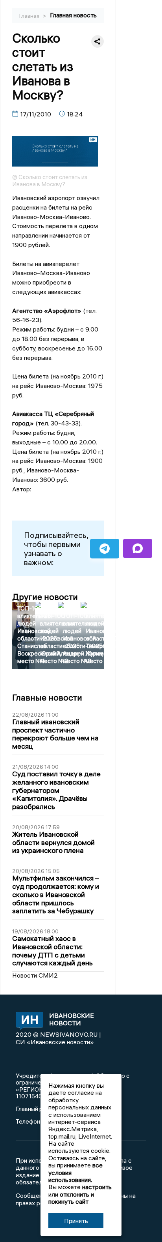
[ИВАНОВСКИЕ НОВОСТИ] (27, 1021)
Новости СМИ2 (35, 975)
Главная (29, 15)
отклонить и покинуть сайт (71, 1197)
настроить (97, 1187)
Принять (76, 1221)
